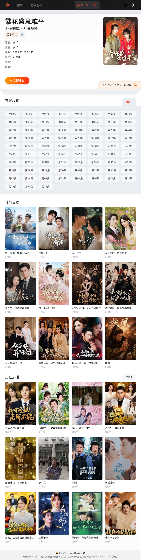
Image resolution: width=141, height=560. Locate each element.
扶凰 (107, 363)
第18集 (29, 129)
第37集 (79, 146)
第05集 (79, 113)
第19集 (46, 129)
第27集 (46, 138)
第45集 (79, 154)
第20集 (62, 129)
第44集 (62, 154)
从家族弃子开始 (13, 363)
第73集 (13, 186)
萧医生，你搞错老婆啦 (17, 308)
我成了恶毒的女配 (81, 427)
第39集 (112, 146)
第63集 (112, 170)
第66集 (29, 178)
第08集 (128, 113)
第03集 (46, 113)
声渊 (74, 482)
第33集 (13, 146)
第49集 (13, 162)
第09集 (13, 121)
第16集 (128, 121)
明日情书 (77, 253)
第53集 (79, 162)
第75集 (46, 186)
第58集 (29, 170)
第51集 (46, 162)
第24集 (128, 129)
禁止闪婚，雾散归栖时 (17, 253)
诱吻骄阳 (43, 253)
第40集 (128, 146)
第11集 (45, 121)
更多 (128, 377)
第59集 (46, 170)
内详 (15, 47)
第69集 (79, 178)
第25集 (13, 138)
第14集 (95, 121)
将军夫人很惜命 (47, 308)
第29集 (79, 138)
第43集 (46, 154)
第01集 (12, 113)
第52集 (62, 162)
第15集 (112, 121)
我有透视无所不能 (14, 427)
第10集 (29, 121)
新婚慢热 (110, 482)
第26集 (29, 138)
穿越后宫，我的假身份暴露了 (54, 363)
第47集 (112, 154)
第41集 (12, 154)
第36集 (62, 146)
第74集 (29, 186)
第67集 (46, 178)
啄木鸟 (42, 482)
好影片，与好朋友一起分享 (116, 84)
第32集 (128, 138)
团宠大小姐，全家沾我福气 (86, 308)
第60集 (62, 170)
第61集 (79, 170)
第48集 (128, 154)
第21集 (79, 129)
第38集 (95, 146)
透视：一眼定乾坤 (114, 427)
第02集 (29, 113)
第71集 (112, 178)
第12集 (62, 121)
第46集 (95, 154)
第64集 (128, 170)
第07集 (112, 113)
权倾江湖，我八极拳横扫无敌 (87, 363)
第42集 (29, 154)
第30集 (95, 138)
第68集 (62, 178)
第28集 (62, 138)
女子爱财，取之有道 (116, 253)
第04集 (62, 113)
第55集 (112, 162)
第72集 (128, 178)
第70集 (95, 178)
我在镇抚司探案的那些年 (118, 308)
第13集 (79, 121)
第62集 (95, 170)
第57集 (13, 170)
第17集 (12, 129)
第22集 (95, 129)
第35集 (46, 146)
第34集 (29, 146)
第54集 (95, 162)
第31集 (112, 138)
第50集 (29, 162)
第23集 (112, 129)
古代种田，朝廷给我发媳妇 (53, 427)
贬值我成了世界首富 (16, 482)
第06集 (95, 113)
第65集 (13, 178)
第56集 (128, 162)
